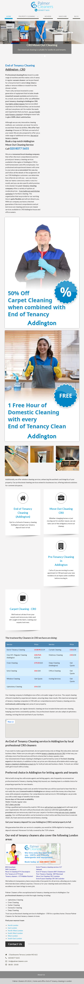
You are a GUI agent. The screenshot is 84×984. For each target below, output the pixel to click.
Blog (76, 16)
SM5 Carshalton (10, 869)
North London (13, 925)
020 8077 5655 (43, 10)
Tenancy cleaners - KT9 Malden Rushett (19, 876)
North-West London (15, 930)
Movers (48, 16)
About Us (41, 975)
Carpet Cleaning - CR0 (23, 608)
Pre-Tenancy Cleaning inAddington (61, 560)
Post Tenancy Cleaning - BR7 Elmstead (49, 874)
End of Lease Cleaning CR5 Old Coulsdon (50, 878)
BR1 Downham (10, 867)
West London (13, 936)
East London (12, 928)
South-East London (15, 938)
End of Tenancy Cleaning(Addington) (23, 512)
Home (8, 16)
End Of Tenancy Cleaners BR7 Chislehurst (50, 872)
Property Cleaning (27, 16)
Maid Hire (63, 16)
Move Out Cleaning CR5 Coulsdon (48, 876)
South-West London (15, 933)
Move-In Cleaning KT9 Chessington (17, 872)
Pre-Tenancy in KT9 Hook (14, 874)
